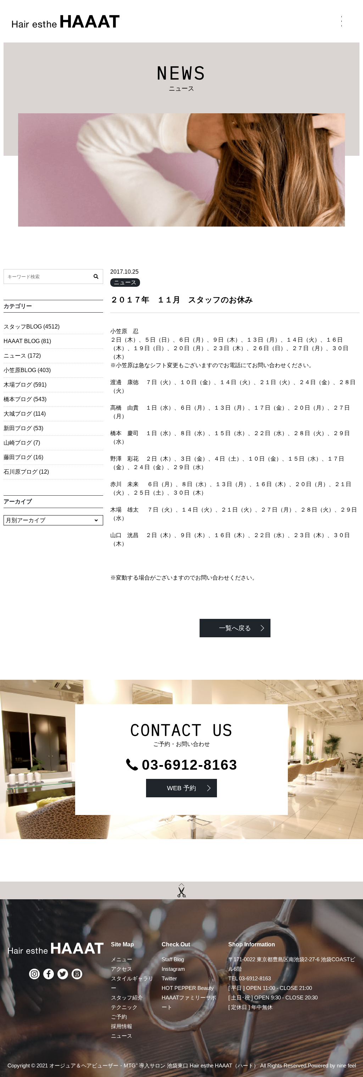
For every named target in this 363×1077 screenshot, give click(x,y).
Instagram (173, 969)
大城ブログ (25, 414)
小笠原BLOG (27, 370)
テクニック (124, 1007)
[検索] (96, 276)
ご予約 (119, 1017)
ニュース (125, 282)
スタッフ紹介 (127, 998)
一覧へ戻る (235, 628)
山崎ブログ (22, 443)
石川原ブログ (26, 472)
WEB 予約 (181, 788)
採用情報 (121, 1026)
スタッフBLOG (32, 327)
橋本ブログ (25, 399)
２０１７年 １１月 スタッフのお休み (181, 299)
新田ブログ (23, 428)
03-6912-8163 (190, 765)
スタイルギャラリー (132, 983)
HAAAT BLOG (27, 341)
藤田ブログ (23, 457)
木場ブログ (25, 385)
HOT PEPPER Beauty (188, 988)
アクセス (121, 969)
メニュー (121, 959)
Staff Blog (173, 959)
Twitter (169, 978)
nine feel (346, 1065)
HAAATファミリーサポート (189, 1002)
